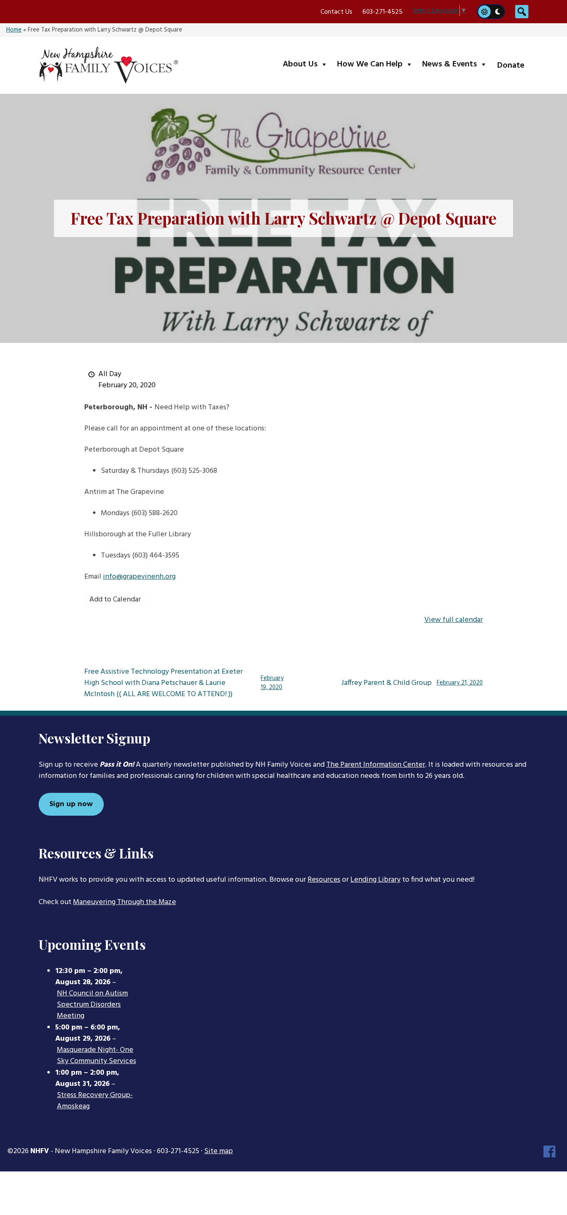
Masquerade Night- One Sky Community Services (96, 1055)
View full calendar (453, 620)
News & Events (456, 64)
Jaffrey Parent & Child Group (412, 683)
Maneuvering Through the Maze (124, 902)
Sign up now (71, 804)
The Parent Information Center (375, 765)
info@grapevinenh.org (139, 577)
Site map (218, 1151)
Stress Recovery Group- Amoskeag (95, 1101)
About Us (307, 64)
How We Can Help (376, 64)
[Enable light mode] (484, 11)
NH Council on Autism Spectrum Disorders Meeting (92, 1005)
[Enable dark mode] (498, 11)
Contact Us (336, 12)
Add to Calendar (115, 600)
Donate (510, 65)
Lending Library (375, 880)
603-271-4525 (382, 12)
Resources (324, 880)
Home (14, 30)
